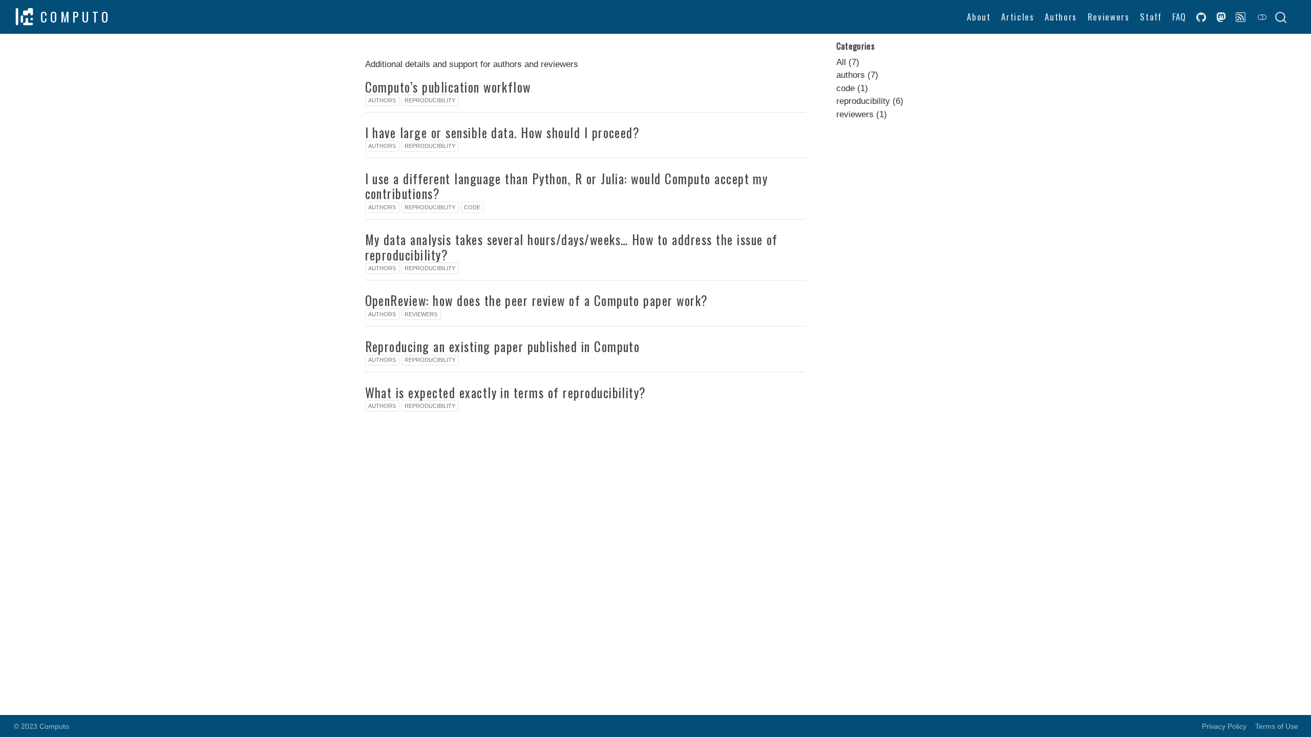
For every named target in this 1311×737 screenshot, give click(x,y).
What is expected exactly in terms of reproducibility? (505, 392)
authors (382, 100)
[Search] (1281, 17)
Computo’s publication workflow (448, 87)
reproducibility (430, 100)
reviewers (421, 314)
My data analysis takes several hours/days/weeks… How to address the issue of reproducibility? (571, 247)
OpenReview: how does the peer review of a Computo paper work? (536, 300)
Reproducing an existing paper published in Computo (502, 346)
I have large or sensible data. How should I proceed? (502, 132)
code (472, 207)
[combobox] (1281, 17)
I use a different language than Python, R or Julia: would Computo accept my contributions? (566, 186)
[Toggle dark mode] (1262, 16)
